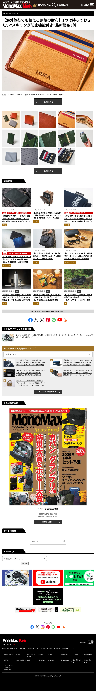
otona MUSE (20, 660)
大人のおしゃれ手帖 (31, 656)
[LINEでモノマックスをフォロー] (54, 321)
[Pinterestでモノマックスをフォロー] (48, 321)
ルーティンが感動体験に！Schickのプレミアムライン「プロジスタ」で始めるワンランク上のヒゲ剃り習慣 (16, 297)
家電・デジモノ (70, 262)
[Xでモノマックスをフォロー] (36, 321)
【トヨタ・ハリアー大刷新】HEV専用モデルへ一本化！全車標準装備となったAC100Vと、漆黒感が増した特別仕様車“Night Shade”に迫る (30, 372)
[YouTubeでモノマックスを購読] (59, 321)
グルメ (36, 303)
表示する (25, 563)
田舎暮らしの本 (77, 661)
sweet (41, 655)
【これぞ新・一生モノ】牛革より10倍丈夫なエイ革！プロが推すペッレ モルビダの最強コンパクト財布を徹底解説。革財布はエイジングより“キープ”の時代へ (16, 261)
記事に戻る (48, 102)
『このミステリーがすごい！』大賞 (8, 667)
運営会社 (23, 648)
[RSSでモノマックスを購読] (64, 627)
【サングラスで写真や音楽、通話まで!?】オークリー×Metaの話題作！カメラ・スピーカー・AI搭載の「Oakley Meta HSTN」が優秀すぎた (78, 258)
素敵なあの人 (65, 655)
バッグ (36, 221)
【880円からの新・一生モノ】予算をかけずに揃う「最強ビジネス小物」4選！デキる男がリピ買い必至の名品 (16, 220)
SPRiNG (6, 660)
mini (51, 655)
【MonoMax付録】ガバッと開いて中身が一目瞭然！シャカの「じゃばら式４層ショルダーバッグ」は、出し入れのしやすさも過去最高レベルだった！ (54, 336)
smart (52, 660)
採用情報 (31, 648)
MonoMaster (65, 660)
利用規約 (57, 648)
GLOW (29, 660)
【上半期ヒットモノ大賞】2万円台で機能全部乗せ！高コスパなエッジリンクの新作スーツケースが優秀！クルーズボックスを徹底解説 (47, 216)
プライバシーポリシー (44, 648)
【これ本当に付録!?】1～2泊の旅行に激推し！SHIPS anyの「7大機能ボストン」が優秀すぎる (47, 256)
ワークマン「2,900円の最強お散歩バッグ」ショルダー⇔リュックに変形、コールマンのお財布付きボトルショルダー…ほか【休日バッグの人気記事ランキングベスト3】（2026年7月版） (30, 382)
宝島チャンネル (8, 656)
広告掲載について (68, 648)
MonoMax (42, 660)
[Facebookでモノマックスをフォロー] (30, 321)
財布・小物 (7, 265)
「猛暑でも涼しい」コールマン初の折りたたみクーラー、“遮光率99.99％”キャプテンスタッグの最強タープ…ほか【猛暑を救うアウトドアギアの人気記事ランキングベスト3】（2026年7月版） (77, 362)
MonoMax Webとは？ (9, 648)
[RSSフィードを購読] (65, 321)
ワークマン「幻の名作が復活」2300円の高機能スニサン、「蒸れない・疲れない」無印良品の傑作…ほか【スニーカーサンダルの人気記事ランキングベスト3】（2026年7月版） (77, 372)
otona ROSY (88, 655)
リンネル (75, 655)
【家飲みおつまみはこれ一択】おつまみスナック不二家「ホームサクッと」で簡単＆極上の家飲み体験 (47, 297)
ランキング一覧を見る (47, 391)
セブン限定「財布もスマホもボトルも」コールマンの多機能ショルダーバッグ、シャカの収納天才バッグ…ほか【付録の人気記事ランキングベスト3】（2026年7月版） (78, 221)
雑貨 (4, 225)
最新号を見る (47, 521)
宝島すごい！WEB (88, 661)
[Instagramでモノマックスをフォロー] (42, 321)
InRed (18, 655)
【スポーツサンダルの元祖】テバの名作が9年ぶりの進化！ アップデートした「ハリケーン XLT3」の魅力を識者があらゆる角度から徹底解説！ (78, 299)
